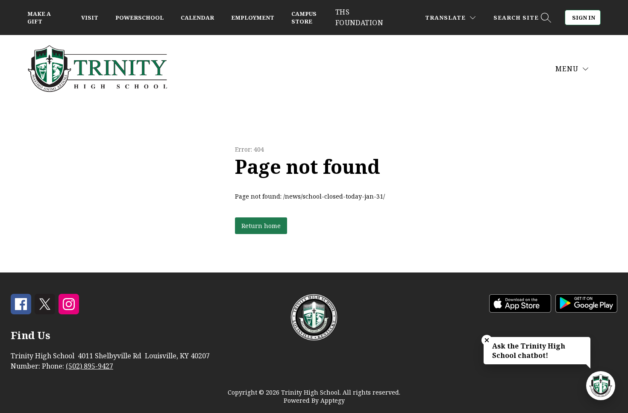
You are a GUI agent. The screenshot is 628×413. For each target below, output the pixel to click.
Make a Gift (39, 17)
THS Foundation (359, 17)
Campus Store (304, 17)
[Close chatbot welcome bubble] (486, 340)
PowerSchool (139, 17)
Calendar (197, 17)
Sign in (583, 17)
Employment (252, 17)
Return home (261, 226)
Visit (89, 17)
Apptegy (332, 400)
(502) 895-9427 (89, 366)
